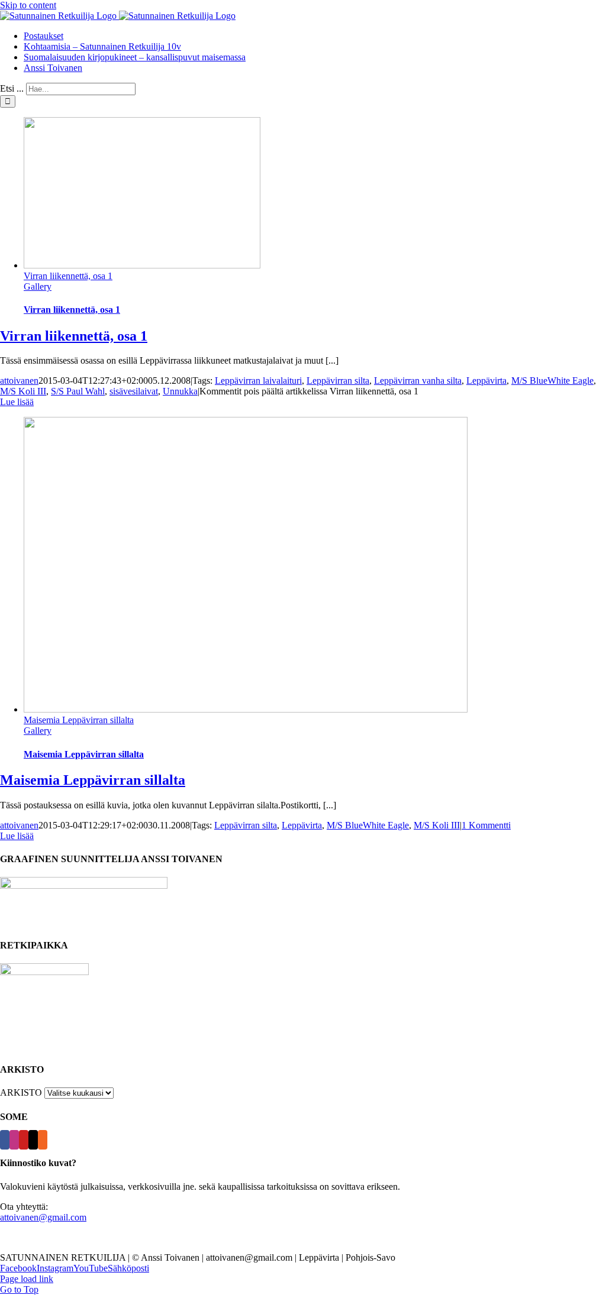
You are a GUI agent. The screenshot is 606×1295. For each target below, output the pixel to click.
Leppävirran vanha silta (418, 380)
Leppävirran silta (338, 380)
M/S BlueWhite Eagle (552, 380)
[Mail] (33, 1140)
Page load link (26, 1279)
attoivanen (19, 380)
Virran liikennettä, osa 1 (68, 276)
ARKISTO (21, 1092)
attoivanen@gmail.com (43, 1217)
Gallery (37, 286)
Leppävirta (486, 380)
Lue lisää (17, 402)
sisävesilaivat (133, 391)
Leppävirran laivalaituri (258, 380)
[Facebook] (4, 1140)
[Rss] (42, 1140)
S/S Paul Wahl (78, 391)
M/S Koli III (23, 391)
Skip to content (28, 5)
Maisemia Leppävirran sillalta (79, 720)
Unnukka (180, 391)
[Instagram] (14, 1140)
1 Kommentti (486, 825)
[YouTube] (23, 1140)
